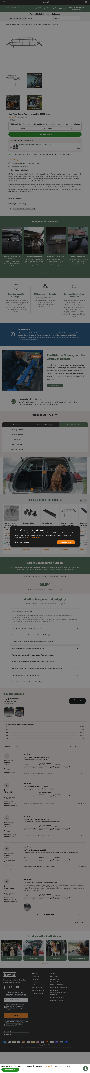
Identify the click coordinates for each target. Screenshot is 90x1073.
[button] (22, 542)
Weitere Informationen (34, 537)
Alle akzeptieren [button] (66, 542)
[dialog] (45, 536)
